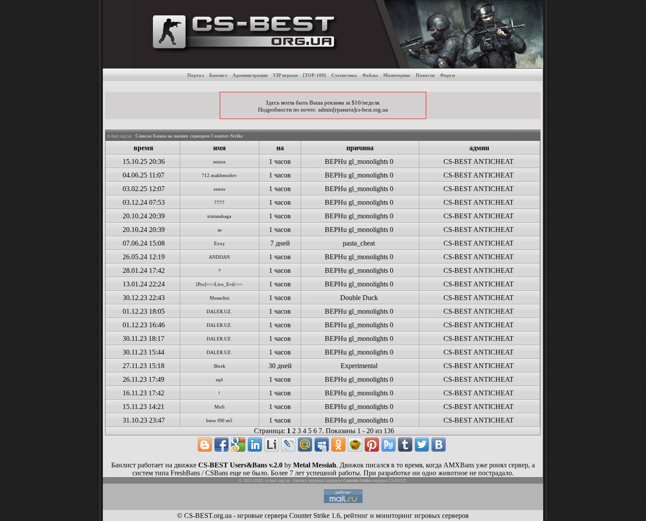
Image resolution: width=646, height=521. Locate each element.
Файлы (370, 75)
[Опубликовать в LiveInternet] (272, 445)
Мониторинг (396, 75)
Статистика (344, 75)
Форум (447, 75)
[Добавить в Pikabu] (355, 445)
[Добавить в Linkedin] (255, 445)
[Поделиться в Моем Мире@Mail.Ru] (305, 445)
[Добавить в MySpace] (322, 445)
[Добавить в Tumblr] (405, 445)
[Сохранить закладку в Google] (238, 445)
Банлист (218, 75)
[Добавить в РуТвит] (388, 445)
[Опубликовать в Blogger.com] (205, 445)
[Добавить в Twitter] (422, 445)
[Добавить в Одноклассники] (338, 445)
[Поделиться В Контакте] (439, 445)
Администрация (250, 75)
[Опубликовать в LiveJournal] (288, 445)
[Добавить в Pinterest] (372, 445)
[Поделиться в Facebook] (221, 445)
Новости (425, 75)
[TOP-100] (314, 75)
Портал (195, 75)
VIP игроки (285, 75)
